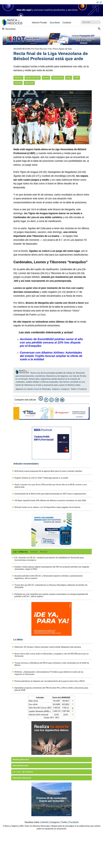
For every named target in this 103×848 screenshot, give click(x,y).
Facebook (82, 389)
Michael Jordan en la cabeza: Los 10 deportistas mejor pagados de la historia (47, 507)
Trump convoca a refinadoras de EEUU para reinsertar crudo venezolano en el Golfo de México (51, 664)
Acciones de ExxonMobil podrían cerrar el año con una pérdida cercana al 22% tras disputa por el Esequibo (51, 342)
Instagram (65, 389)
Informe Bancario (20, 765)
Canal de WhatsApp (42, 389)
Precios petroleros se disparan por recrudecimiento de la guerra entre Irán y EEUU (49, 681)
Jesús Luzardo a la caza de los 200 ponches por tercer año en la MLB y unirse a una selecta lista (50, 485)
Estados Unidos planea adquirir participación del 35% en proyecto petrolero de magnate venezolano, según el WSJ (51, 568)
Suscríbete (55, 22)
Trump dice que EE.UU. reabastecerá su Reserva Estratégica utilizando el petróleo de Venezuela (50, 586)
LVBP (76, 78)
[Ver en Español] (101, 2)
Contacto (66, 22)
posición (17, 83)
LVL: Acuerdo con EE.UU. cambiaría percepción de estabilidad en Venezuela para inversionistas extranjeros (49, 558)
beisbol (46, 78)
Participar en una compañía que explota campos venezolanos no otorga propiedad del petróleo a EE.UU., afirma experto (51, 595)
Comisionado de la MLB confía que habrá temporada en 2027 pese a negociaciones (50, 494)
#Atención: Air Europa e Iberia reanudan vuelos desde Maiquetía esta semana (47, 647)
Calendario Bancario (22, 778)
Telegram (56, 389)
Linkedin (44, 822)
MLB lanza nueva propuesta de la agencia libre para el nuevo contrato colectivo (48, 471)
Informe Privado (39, 22)
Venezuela (29, 83)
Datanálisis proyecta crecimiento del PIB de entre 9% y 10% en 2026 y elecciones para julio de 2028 (51, 689)
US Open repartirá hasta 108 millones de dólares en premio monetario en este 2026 (50, 500)
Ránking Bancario (21, 759)
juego (68, 78)
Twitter (73, 389)
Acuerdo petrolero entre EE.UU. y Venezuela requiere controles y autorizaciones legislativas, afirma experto (48, 577)
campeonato (57, 78)
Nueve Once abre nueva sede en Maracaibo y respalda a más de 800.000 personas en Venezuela (51, 655)
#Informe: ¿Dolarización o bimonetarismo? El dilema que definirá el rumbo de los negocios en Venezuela (48, 673)
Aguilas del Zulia (33, 78)
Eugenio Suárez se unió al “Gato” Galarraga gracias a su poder (41, 478)
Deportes (18, 78)
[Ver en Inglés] (98, 2)
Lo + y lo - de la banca (23, 772)
